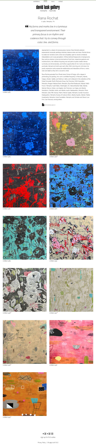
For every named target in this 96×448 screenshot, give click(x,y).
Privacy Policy (42, 442)
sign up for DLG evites (48, 437)
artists (45, 1)
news (52, 1)
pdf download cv (50, 105)
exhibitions (36, 1)
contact (60, 1)
